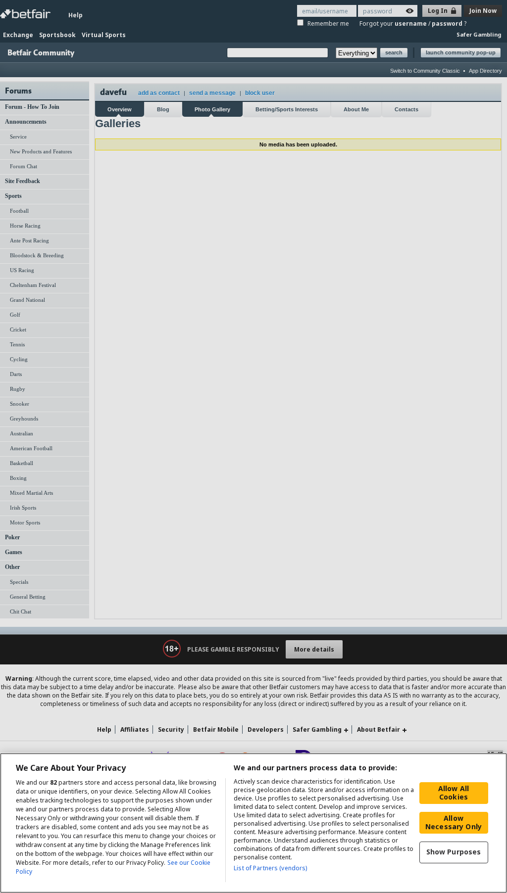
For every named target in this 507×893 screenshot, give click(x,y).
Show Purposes (453, 851)
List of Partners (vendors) (270, 868)
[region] (253, 823)
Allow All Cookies (453, 792)
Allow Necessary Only (453, 822)
